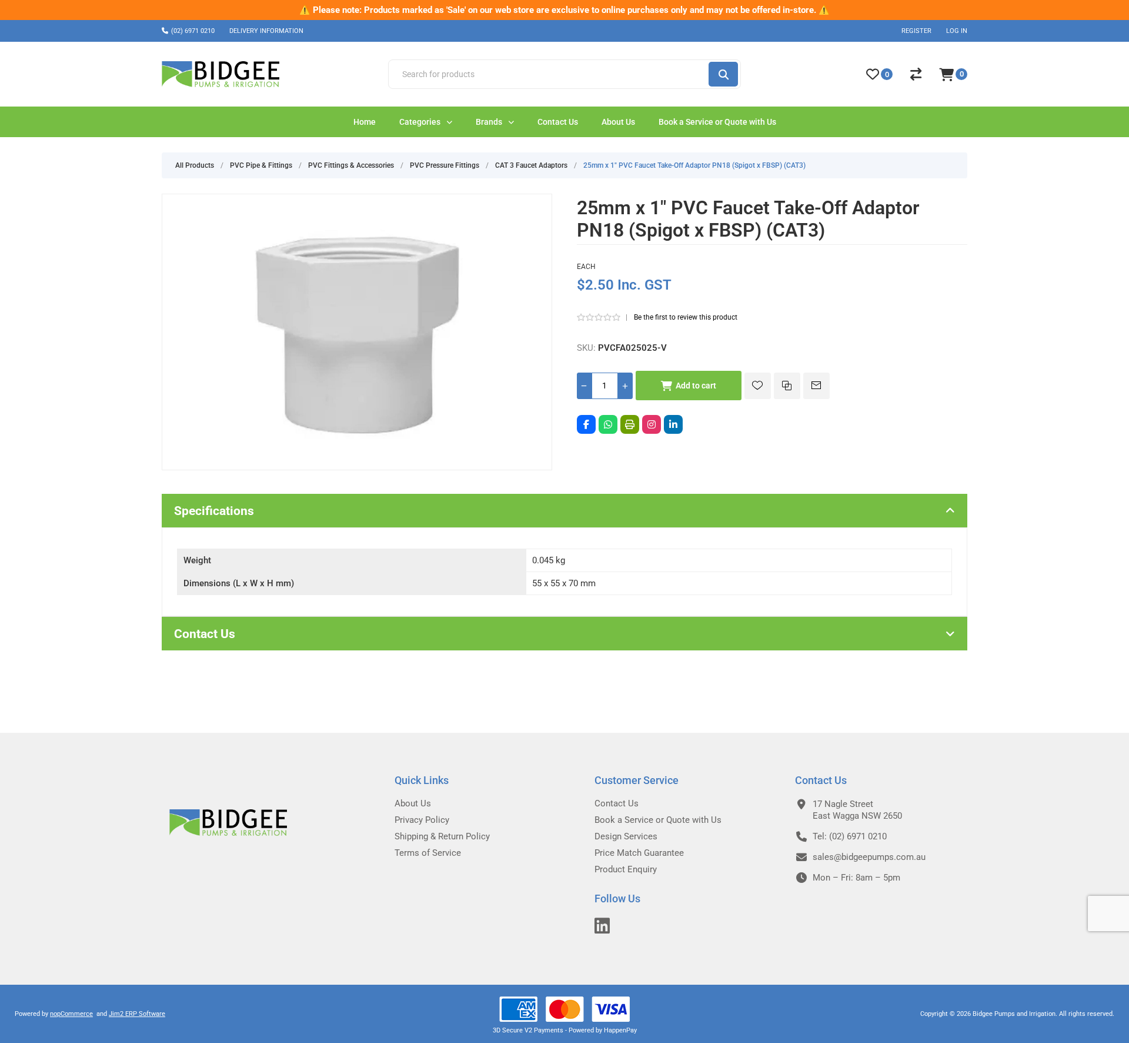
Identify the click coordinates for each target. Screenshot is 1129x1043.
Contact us (616, 803)
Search (723, 74)
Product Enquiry (625, 869)
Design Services (625, 836)
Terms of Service (428, 853)
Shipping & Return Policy (442, 836)
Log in (956, 31)
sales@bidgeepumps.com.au (869, 857)
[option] (564, 10)
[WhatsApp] (608, 424)
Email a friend (816, 386)
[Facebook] (586, 424)
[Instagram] (651, 424)
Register (916, 31)
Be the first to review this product (685, 317)
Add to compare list (787, 386)
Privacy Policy (422, 820)
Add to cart (696, 385)
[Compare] (915, 74)
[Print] (629, 424)
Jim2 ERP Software (137, 1014)
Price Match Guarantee (639, 853)
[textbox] (548, 74)
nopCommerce (71, 1014)
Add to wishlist (757, 386)
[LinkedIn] (673, 424)
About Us (413, 803)
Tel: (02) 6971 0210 (850, 836)
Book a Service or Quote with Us (658, 820)
